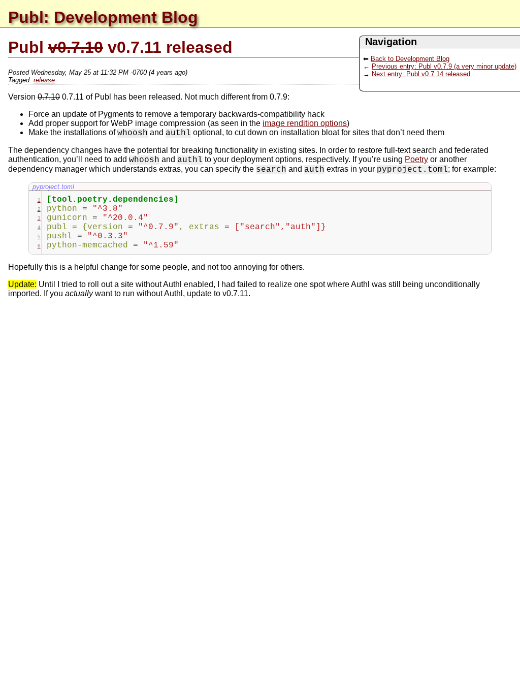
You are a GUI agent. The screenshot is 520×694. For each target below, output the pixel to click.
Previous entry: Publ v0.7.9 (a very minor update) (444, 66)
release (44, 80)
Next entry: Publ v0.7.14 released (421, 74)
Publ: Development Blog (103, 17)
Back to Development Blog (410, 58)
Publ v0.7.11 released (120, 47)
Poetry (416, 159)
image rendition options (305, 123)
